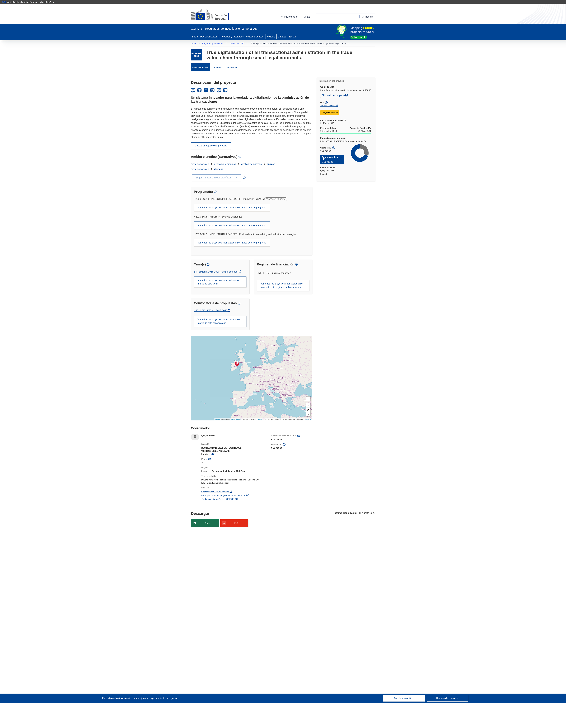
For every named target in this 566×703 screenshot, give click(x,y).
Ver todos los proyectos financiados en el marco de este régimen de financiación (281, 285)
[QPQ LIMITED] (236, 363)
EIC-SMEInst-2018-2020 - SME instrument (216, 271)
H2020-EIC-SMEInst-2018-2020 (211, 310)
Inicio (195, 36)
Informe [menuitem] (217, 67)
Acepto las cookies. (404, 698)
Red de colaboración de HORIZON (233, 499)
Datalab (282, 36)
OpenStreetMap (235, 419)
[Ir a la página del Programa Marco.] (196, 54)
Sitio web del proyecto (335, 95)
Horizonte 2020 (237, 43)
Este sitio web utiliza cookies (117, 698)
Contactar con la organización (231, 491)
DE (193, 90)
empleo (271, 164)
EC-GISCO (260, 419)
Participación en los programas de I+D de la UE (234, 495)
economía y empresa (225, 164)
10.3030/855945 (328, 105)
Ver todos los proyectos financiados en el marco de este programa (232, 207)
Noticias (271, 36)
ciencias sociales (200, 164)
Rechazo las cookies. (447, 698)
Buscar (292, 36)
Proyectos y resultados (232, 36)
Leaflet (217, 419)
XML (207, 523)
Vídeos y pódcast (255, 36)
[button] (307, 17)
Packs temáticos (208, 36)
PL (225, 90)
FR (212, 90)
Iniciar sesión (291, 16)
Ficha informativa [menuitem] (200, 67)
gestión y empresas (251, 164)
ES (206, 90)
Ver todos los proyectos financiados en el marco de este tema (219, 282)
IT (219, 90)
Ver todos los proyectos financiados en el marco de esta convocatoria (219, 321)
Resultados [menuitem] (232, 67)
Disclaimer (307, 419)
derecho (218, 169)
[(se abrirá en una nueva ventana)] (214, 15)
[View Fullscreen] (308, 399)
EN (199, 90)
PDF (236, 523)
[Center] (308, 409)
